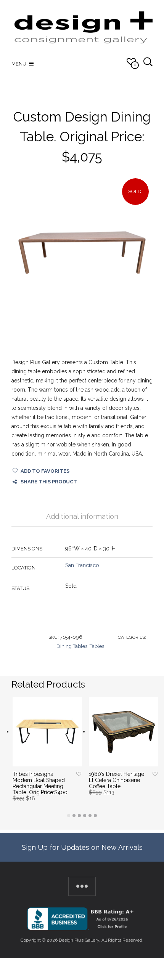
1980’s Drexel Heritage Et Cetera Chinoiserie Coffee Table (116, 780)
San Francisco (82, 565)
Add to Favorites (45, 471)
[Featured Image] (82, 252)
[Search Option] (148, 61)
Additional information (82, 516)
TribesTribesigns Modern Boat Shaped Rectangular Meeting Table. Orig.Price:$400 (40, 783)
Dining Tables (71, 646)
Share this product (49, 482)
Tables (97, 646)
